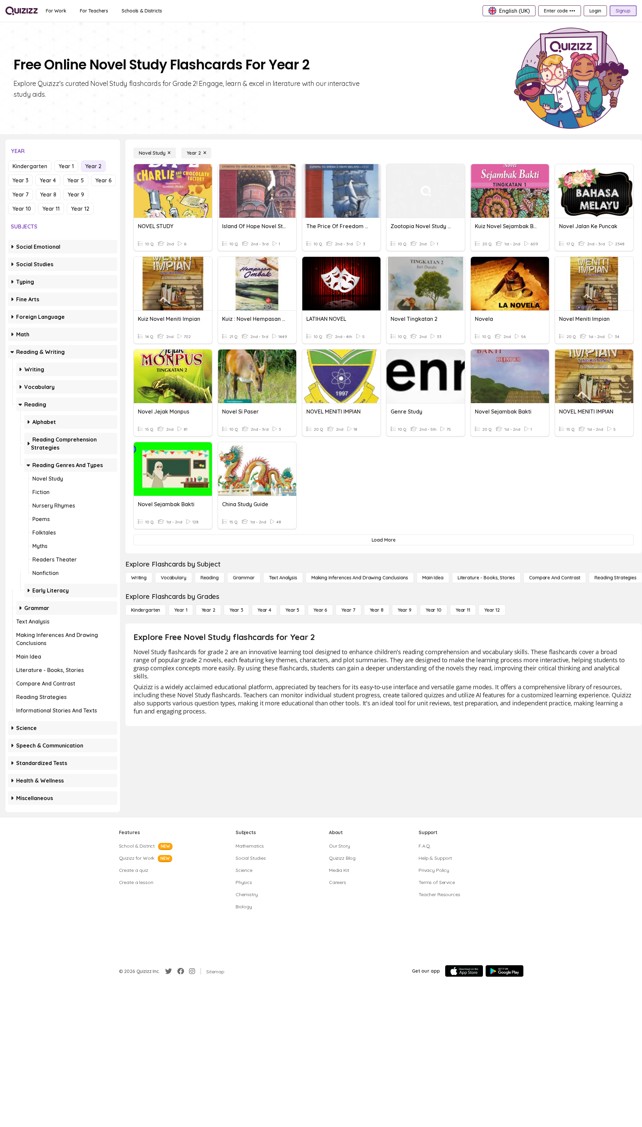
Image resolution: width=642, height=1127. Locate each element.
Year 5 (75, 180)
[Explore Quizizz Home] (21, 10)
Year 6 (103, 180)
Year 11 (51, 208)
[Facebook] (180, 971)
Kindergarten (29, 166)
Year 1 (66, 166)
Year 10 (21, 208)
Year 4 (48, 180)
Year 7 (20, 194)
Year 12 (80, 208)
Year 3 (20, 180)
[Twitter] (168, 971)
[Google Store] (504, 971)
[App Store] (464, 971)
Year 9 (76, 194)
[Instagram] (192, 971)
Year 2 (93, 166)
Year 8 (48, 194)
